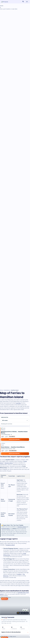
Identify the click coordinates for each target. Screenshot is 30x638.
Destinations (7, 390)
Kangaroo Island (10, 545)
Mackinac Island (22, 527)
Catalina (19, 574)
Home (1, 390)
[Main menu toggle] (27, 1)
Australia (18, 403)
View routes (4, 417)
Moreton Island (9, 463)
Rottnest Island (5, 528)
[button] (23, 2)
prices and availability (14, 439)
